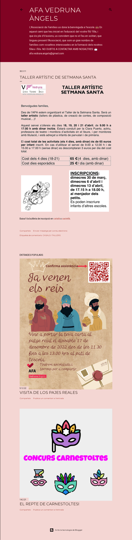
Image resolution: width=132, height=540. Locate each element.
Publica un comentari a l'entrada (48, 398)
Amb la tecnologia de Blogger (68, 530)
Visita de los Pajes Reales (49, 392)
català (57, 218)
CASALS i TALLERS (52, 235)
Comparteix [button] (25, 231)
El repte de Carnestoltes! (49, 504)
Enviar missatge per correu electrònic (50, 231)
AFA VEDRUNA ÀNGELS (55, 14)
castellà (66, 218)
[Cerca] (110, 9)
